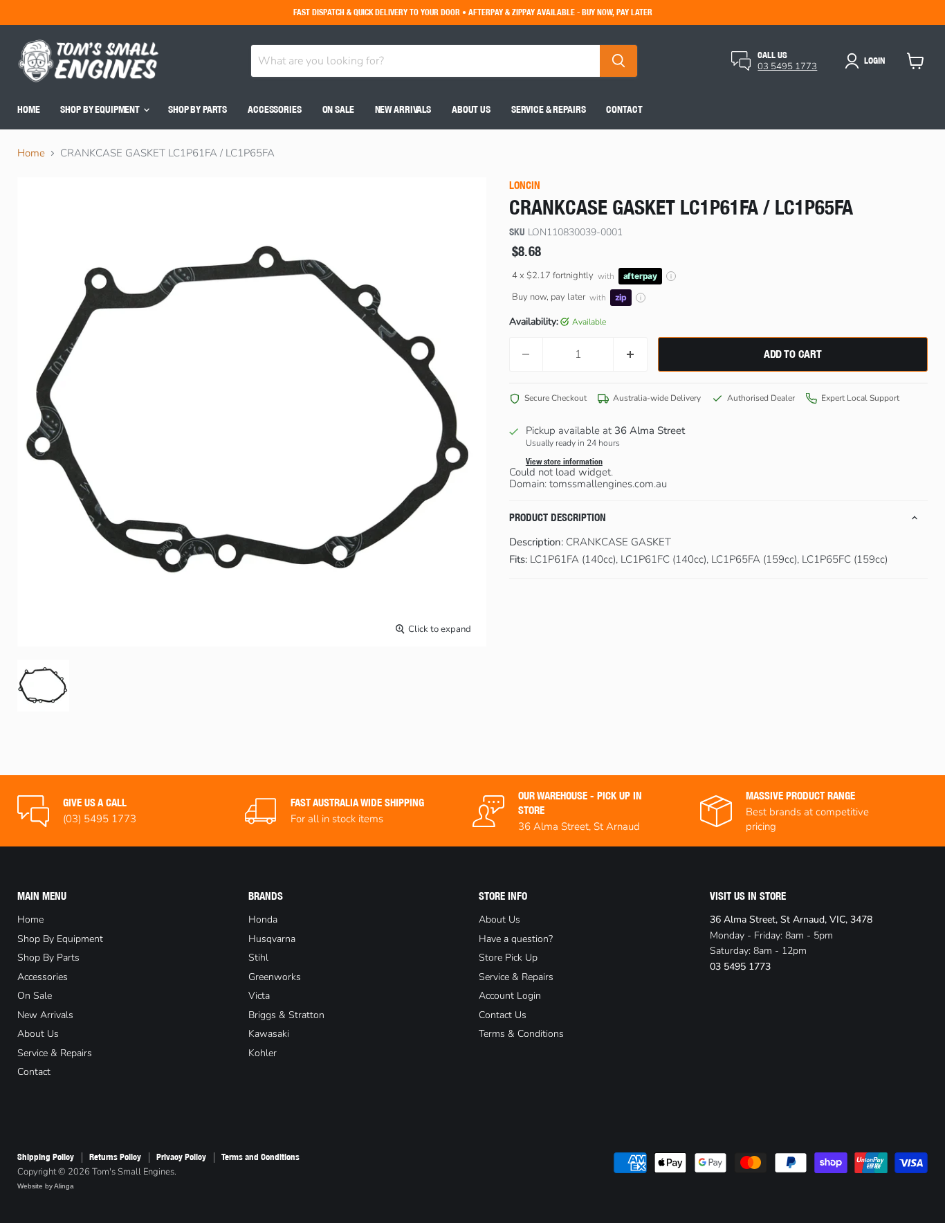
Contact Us (502, 1015)
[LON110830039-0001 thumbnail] (43, 685)
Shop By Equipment (100, 109)
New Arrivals (403, 109)
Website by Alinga (45, 1186)
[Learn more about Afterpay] (671, 276)
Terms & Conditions (521, 1033)
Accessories (274, 109)
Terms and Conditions (260, 1157)
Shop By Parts (197, 109)
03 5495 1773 (787, 66)
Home (28, 109)
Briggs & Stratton (286, 1015)
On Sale (338, 109)
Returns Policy (115, 1157)
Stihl (258, 957)
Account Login (510, 995)
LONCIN (524, 185)
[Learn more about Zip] (640, 297)
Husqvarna (271, 938)
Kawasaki (268, 1033)
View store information (564, 461)
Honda (262, 919)
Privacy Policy (181, 1157)
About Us (471, 109)
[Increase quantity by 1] (631, 354)
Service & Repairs (548, 109)
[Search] (618, 61)
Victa (259, 995)
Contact (624, 109)
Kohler (262, 1053)
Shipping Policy (45, 1157)
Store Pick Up (508, 957)
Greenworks (274, 977)
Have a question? (516, 938)
